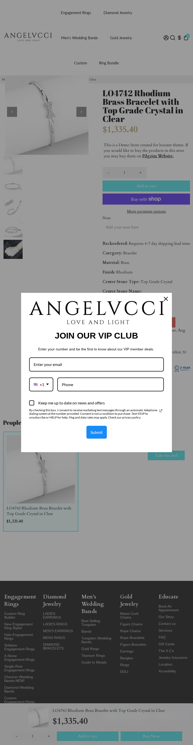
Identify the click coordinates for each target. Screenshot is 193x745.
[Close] (166, 299)
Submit (96, 432)
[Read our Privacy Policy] (161, 411)
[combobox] (41, 384)
